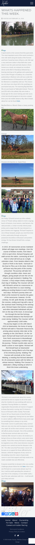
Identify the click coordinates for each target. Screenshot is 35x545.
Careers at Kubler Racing (16, 525)
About (14, 520)
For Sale (9, 523)
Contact (24, 523)
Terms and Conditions (17, 529)
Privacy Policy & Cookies (17, 531)
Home (7, 520)
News (17, 523)
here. (18, 101)
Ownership (23, 520)
